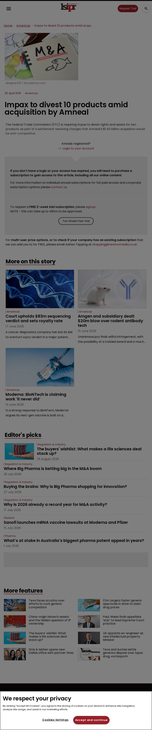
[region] (76, 710)
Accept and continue (91, 720)
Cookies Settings (55, 720)
